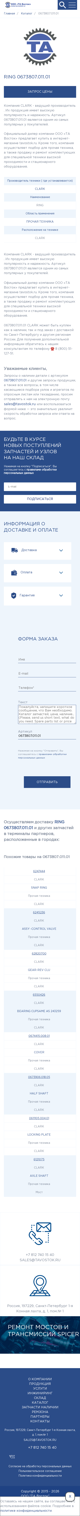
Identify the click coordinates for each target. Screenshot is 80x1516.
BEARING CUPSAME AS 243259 (39, 1011)
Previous (58, 1358)
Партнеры (40, 1416)
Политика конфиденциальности (40, 1476)
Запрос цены (40, 91)
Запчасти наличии (40, 1407)
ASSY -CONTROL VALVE (39, 929)
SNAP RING (39, 888)
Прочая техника (40, 222)
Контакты (40, 1421)
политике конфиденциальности (26, 1510)
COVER (39, 1052)
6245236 (39, 912)
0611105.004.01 (39, 1118)
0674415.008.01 (39, 1036)
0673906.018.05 (39, 1077)
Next (70, 1358)
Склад (40, 1398)
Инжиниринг (40, 1393)
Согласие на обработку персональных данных (40, 1466)
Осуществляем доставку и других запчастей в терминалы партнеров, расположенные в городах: (39, 830)
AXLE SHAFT (39, 1176)
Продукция (40, 1384)
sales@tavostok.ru (20, 404)
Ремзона (40, 1412)
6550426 (39, 995)
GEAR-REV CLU (39, 970)
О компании (40, 1379)
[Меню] (72, 5)
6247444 (39, 871)
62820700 (39, 954)
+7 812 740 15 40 (40, 1255)
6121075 (39, 1159)
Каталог (40, 1402)
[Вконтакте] (12, 1454)
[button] (62, 5)
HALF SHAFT (39, 1093)
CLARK (40, 189)
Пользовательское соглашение (40, 1471)
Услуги (40, 1388)
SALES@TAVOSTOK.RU (40, 1260)
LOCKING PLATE (39, 1135)
